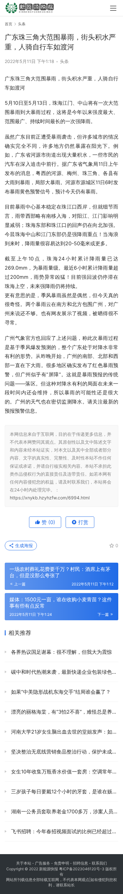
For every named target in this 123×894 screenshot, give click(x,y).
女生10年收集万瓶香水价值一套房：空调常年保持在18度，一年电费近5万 (63, 771)
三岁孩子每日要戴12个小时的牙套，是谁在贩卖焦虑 (63, 791)
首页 (8, 24)
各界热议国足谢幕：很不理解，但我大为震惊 (60, 652)
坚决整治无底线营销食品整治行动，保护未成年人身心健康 (63, 751)
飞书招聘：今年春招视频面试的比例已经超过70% (63, 831)
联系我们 (99, 863)
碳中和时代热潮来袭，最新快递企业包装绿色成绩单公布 (63, 672)
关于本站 (23, 863)
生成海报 (23, 545)
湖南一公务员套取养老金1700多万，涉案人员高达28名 (63, 811)
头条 (64, 61)
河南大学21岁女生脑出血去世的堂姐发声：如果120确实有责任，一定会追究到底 (63, 731)
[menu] (113, 8)
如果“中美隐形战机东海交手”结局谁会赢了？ (60, 692)
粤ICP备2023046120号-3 (81, 868)
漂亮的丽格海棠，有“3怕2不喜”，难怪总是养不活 (63, 712)
